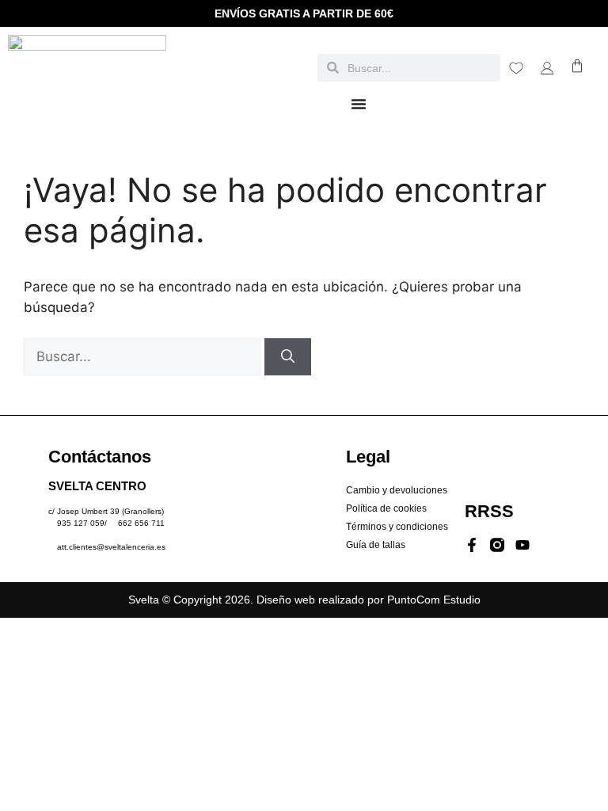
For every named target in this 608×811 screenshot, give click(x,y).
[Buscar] (287, 357)
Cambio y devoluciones (396, 490)
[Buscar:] (144, 356)
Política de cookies (386, 508)
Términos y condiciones (397, 526)
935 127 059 (80, 523)
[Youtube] (522, 545)
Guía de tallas (375, 544)
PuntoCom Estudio (434, 599)
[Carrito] (577, 66)
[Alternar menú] (359, 104)
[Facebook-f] (472, 545)
